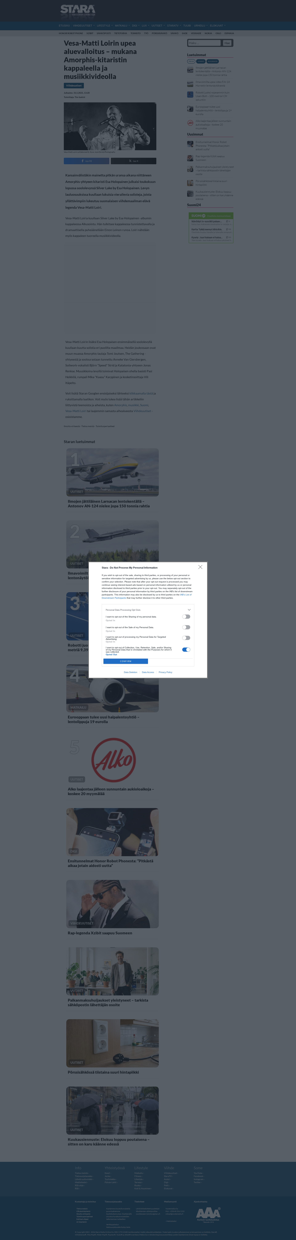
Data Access (148, 672)
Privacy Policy (165, 672)
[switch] (186, 617)
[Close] (201, 568)
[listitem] (148, 609)
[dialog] (148, 620)
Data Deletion (130, 672)
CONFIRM (126, 661)
